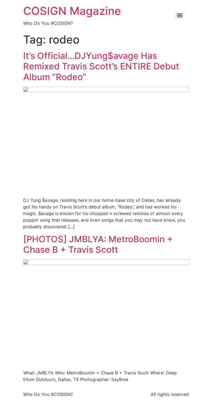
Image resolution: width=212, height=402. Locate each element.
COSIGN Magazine (72, 11)
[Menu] (180, 15)
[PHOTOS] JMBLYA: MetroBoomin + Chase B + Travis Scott (98, 244)
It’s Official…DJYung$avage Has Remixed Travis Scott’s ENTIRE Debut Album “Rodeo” (101, 66)
